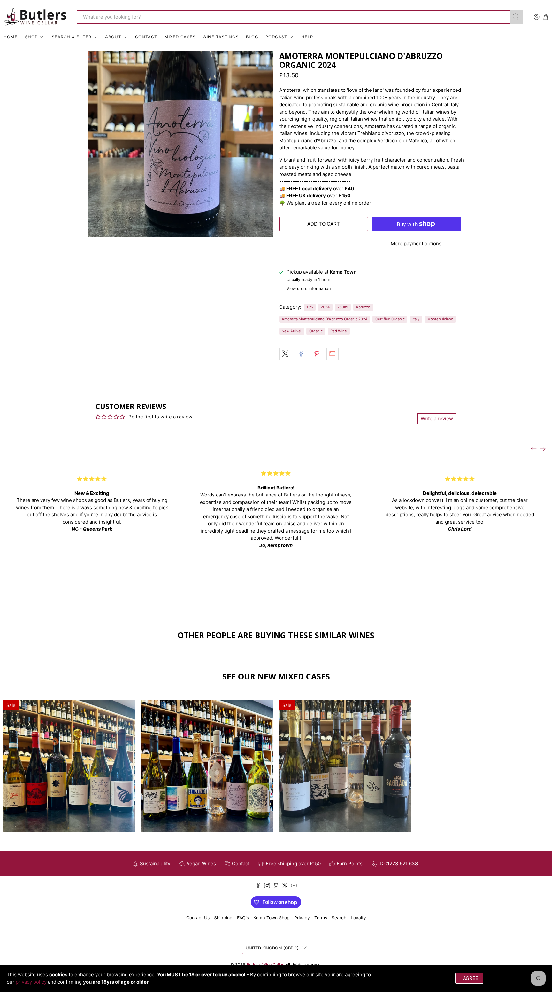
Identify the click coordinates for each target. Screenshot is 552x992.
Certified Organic (390, 319)
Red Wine (338, 331)
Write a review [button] (437, 419)
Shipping (223, 917)
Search (339, 917)
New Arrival (291, 331)
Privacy (302, 917)
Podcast (276, 36)
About (113, 36)
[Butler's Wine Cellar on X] (285, 886)
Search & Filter (71, 36)
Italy (415, 319)
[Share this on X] (285, 354)
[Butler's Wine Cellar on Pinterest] (276, 886)
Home (11, 36)
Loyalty (358, 917)
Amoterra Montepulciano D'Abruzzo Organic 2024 (324, 319)
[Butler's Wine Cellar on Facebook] (258, 886)
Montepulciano (440, 319)
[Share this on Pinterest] (317, 354)
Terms (320, 917)
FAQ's (243, 917)
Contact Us (198, 917)
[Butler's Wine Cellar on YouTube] (294, 886)
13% (309, 307)
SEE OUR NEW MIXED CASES (276, 676)
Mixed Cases (180, 36)
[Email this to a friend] (332, 354)
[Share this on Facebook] (301, 354)
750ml (343, 307)
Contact (146, 36)
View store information (309, 288)
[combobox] (293, 17)
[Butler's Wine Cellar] (35, 17)
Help (307, 36)
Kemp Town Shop (271, 917)
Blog (252, 36)
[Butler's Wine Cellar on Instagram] (267, 886)
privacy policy (31, 982)
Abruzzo (363, 307)
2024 (325, 307)
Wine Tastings (221, 36)
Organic (316, 331)
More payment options (416, 244)
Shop (31, 36)
